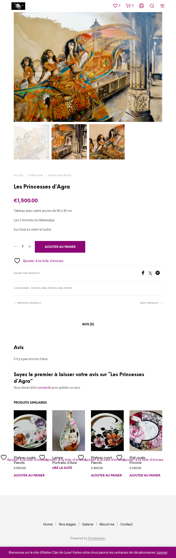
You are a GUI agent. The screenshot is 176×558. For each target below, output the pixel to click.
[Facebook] (144, 273)
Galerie (87, 524)
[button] (116, 5)
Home (48, 524)
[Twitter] (151, 273)
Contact (127, 524)
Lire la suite (62, 468)
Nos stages (67, 524)
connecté (44, 387)
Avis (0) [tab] (88, 324)
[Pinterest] (158, 273)
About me (106, 524)
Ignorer (162, 552)
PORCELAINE (35, 175)
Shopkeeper (96, 538)
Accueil (19, 175)
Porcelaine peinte (59, 175)
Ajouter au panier (29, 475)
